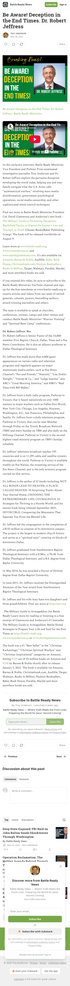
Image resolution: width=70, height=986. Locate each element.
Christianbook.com (23, 264)
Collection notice (57, 962)
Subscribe (51, 4)
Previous (12, 756)
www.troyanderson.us (16, 251)
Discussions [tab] (27, 819)
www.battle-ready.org (33, 246)
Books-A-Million (13, 268)
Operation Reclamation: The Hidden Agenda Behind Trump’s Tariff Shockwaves (25, 861)
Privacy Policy (34, 945)
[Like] (6, 44)
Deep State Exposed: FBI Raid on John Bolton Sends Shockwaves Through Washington (25, 833)
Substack (19, 979)
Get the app (51, 971)
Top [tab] (6, 819)
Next (59, 756)
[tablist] (17, 779)
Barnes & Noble (23, 260)
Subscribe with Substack (37, 931)
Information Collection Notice (41, 942)
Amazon (8, 260)
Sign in (63, 4)
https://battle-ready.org (27, 633)
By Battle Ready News (15, 841)
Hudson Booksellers (48, 264)
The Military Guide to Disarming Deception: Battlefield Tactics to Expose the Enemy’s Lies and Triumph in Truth (33, 225)
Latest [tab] (15, 819)
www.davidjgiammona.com (19, 255)
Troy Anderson (18, 33)
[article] (35, 839)
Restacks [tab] (24, 779)
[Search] (64, 820)
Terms (43, 962)
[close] (60, 866)
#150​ (5, 663)
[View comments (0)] (13, 44)
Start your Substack (26, 971)
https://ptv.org (57, 604)
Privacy (34, 962)
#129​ (14, 659)
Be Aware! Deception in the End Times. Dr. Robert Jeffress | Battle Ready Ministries (33, 111)
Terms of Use (50, 938)
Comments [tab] (10, 779)
